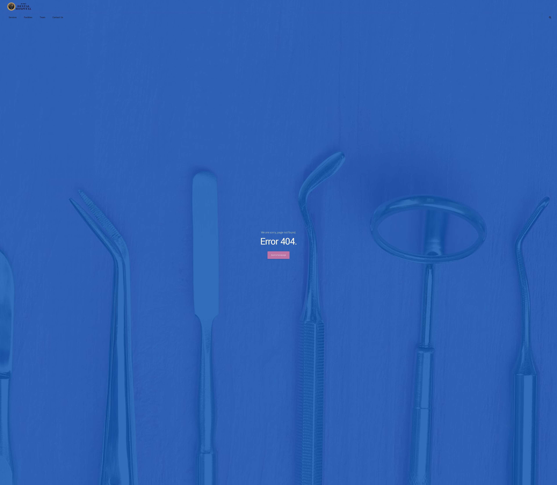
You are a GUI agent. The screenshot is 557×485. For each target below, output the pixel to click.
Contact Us (58, 17)
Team (42, 17)
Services (13, 17)
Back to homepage (278, 255)
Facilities (28, 17)
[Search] (550, 17)
